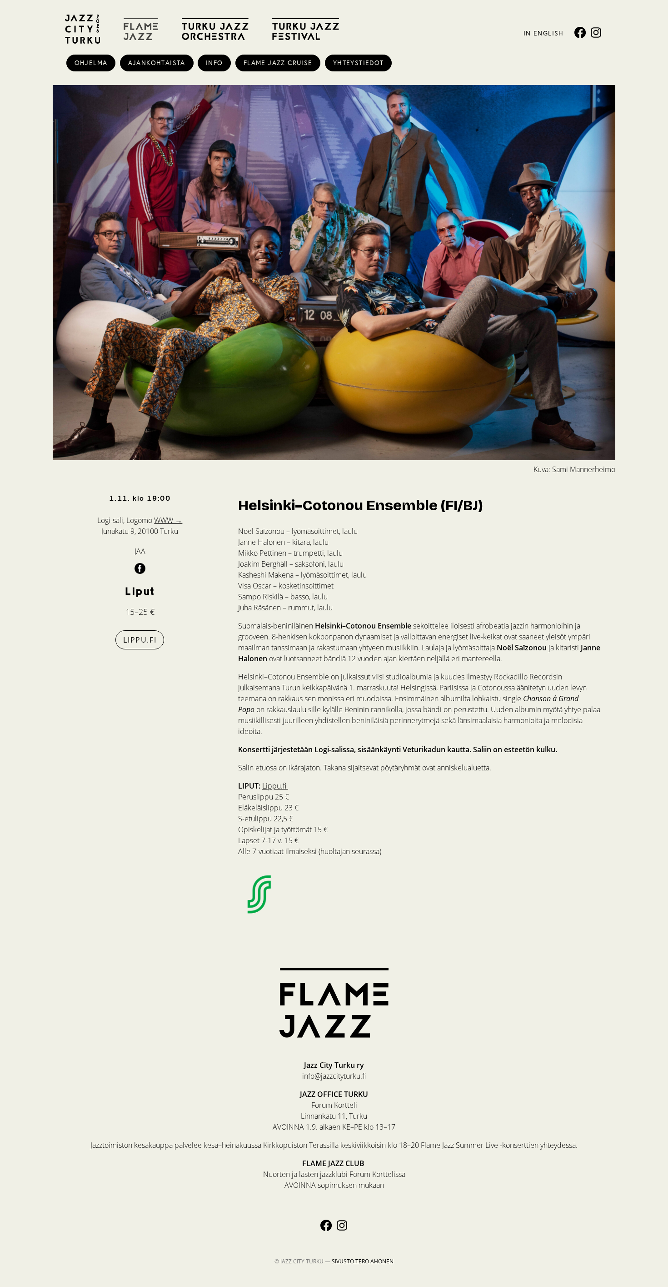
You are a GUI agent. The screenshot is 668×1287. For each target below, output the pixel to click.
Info (214, 63)
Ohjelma (91, 63)
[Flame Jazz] (141, 29)
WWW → (168, 520)
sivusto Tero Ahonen (363, 1261)
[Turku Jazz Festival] (305, 29)
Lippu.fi (139, 639)
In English (543, 33)
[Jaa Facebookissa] (140, 568)
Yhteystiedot (358, 63)
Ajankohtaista (156, 63)
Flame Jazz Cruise (278, 63)
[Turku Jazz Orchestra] (215, 29)
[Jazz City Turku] (82, 29)
